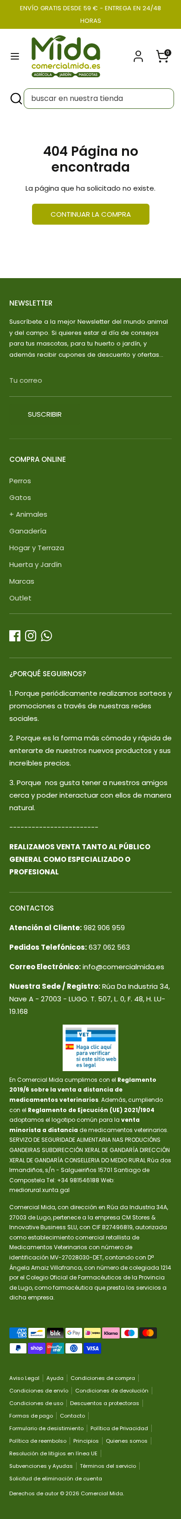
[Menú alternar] (15, 56)
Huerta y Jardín (35, 564)
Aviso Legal (24, 1378)
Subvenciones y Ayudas (41, 1466)
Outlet (20, 598)
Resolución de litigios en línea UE (53, 1453)
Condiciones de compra (103, 1378)
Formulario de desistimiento (46, 1428)
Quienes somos (127, 1441)
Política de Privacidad (119, 1428)
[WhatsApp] (46, 635)
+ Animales (28, 514)
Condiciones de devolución (112, 1390)
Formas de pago (31, 1415)
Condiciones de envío (38, 1390)
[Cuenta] (138, 53)
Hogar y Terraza (36, 548)
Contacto (72, 1415)
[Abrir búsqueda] (15, 98)
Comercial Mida (102, 1493)
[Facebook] (14, 635)
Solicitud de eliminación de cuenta (55, 1478)
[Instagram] (30, 635)
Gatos (20, 497)
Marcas (21, 581)
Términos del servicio (108, 1466)
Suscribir (45, 414)
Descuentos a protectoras (104, 1403)
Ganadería (27, 531)
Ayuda (55, 1378)
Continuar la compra (91, 214)
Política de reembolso (37, 1441)
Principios (86, 1441)
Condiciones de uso (36, 1403)
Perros (20, 481)
